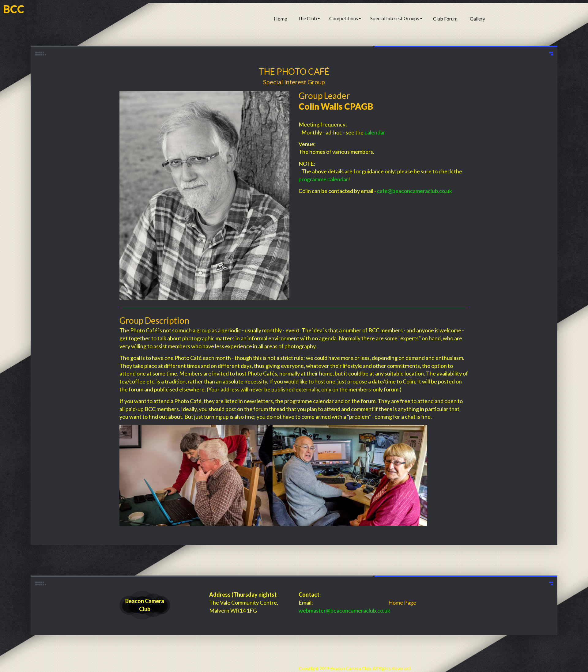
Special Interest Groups (394, 18)
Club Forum (445, 18)
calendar (374, 132)
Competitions (343, 18)
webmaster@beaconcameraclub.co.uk (344, 610)
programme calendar (323, 179)
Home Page (402, 602)
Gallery (477, 18)
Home (280, 18)
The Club (307, 18)
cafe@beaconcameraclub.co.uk (414, 190)
